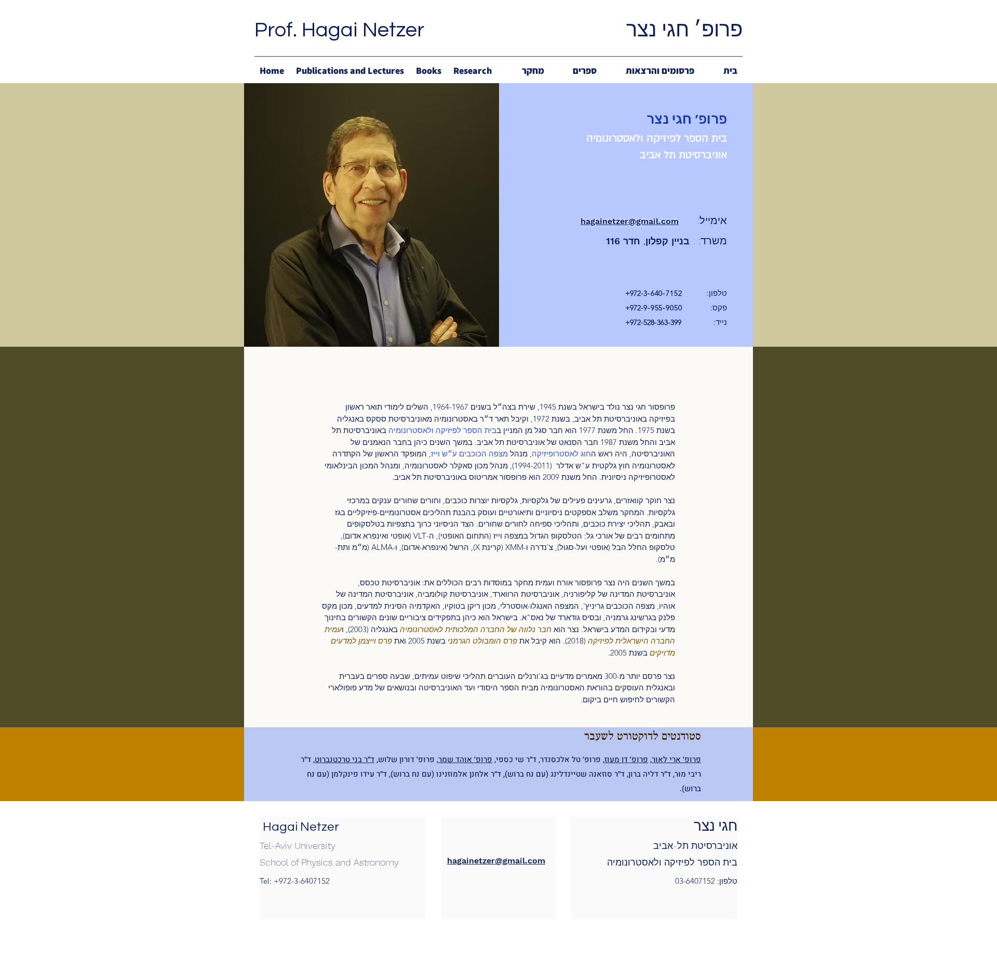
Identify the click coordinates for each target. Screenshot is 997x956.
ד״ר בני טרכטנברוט (344, 759)
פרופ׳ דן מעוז (626, 759)
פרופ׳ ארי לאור (676, 759)
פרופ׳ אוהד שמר (465, 759)
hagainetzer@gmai (618, 221)
